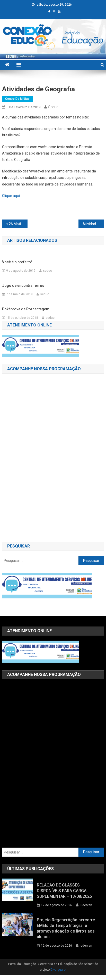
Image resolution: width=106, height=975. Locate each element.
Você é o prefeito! (17, 262)
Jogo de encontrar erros (23, 285)
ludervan (86, 905)
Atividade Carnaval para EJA (93, 224)
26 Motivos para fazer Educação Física (18, 224)
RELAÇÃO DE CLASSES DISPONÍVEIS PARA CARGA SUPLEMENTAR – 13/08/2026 (64, 891)
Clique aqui (11, 196)
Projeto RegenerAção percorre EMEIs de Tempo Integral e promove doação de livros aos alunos (66, 928)
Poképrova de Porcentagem (25, 309)
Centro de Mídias (17, 99)
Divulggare (58, 969)
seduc (53, 107)
